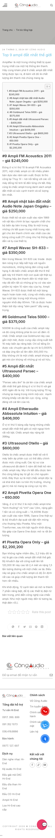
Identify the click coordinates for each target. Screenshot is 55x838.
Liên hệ (34, 731)
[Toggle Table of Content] (46, 86)
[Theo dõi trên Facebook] (32, 765)
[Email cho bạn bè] (30, 627)
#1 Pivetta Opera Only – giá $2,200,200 (23, 146)
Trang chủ (7, 29)
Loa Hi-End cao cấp (11, 807)
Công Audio (37, 49)
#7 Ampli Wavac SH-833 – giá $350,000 (25, 107)
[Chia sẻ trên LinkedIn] (41, 627)
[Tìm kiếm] (51, 5)
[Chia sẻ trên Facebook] (18, 627)
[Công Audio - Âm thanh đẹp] (27, 5)
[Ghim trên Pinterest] (36, 627)
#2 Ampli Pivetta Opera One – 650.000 (25, 139)
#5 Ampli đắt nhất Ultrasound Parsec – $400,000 (29, 121)
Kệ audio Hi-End (11, 768)
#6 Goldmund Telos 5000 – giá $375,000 (26, 114)
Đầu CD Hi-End (11, 794)
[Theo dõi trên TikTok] (38, 765)
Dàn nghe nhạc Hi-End (13, 761)
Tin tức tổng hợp (24, 29)
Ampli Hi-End (10, 799)
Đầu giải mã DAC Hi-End (12, 776)
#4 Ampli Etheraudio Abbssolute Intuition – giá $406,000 (26, 128)
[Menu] (4, 5)
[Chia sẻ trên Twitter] (24, 627)
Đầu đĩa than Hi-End (12, 786)
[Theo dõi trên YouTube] (44, 765)
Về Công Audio (38, 700)
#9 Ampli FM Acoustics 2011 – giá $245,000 (26, 93)
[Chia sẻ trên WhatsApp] (13, 627)
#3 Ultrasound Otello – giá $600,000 (28, 133)
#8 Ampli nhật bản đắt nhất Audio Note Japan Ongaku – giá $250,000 (28, 100)
